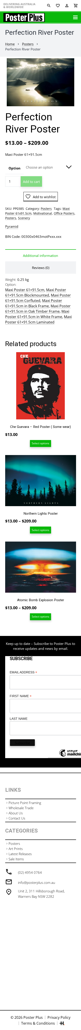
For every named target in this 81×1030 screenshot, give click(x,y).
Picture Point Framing (25, 802)
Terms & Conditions (38, 1023)
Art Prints (16, 848)
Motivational (42, 213)
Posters (28, 44)
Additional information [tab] (40, 255)
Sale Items (16, 859)
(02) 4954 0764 (30, 872)
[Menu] (75, 17)
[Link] (24, 17)
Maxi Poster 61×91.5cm (24, 289)
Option (14, 168)
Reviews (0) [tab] (40, 267)
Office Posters (64, 213)
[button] (74, 65)
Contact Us (17, 818)
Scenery (24, 218)
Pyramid (11, 226)
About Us (16, 813)
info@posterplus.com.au (36, 882)
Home (10, 44)
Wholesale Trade (21, 808)
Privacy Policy (58, 1017)
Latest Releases (20, 854)
